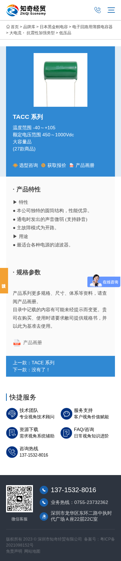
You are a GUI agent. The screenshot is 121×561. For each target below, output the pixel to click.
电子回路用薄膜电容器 (92, 27)
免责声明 (14, 551)
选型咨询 (28, 165)
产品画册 (85, 165)
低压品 (65, 33)
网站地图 (32, 551)
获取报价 (56, 165)
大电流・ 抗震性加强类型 (32, 33)
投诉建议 (4, 280)
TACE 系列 (43, 362)
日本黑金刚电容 (54, 27)
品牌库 (29, 27)
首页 (15, 27)
